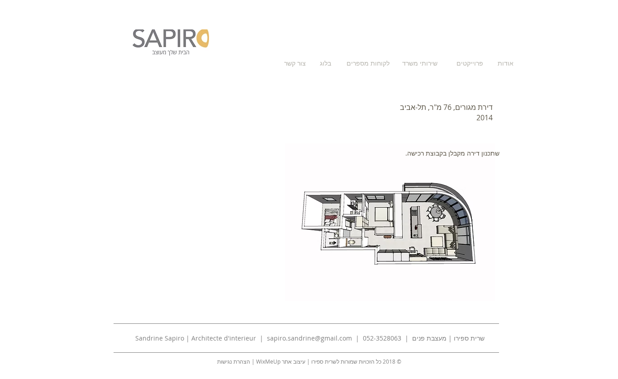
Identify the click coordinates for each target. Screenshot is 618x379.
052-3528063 (381, 338)
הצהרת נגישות (233, 361)
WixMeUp (268, 361)
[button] (390, 222)
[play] (475, 292)
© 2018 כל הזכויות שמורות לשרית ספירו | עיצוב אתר (340, 361)
